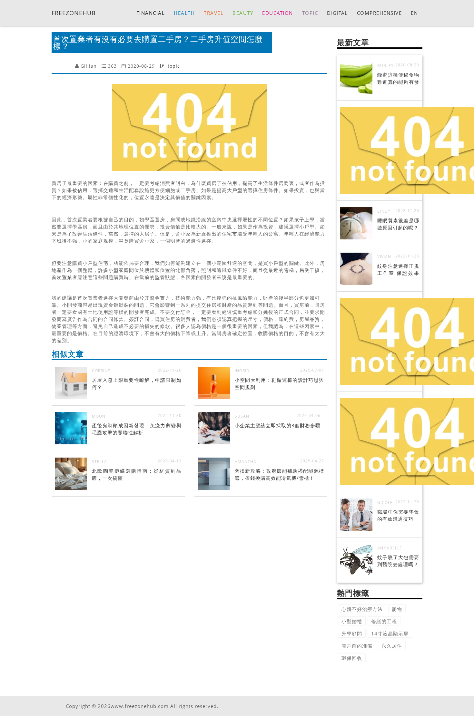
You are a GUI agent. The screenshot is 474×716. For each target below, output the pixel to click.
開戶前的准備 (356, 646)
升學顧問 (351, 633)
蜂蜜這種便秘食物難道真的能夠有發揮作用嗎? (398, 82)
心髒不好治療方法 (362, 609)
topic (174, 66)
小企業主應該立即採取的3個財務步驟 (278, 425)
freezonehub (74, 12)
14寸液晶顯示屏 (390, 633)
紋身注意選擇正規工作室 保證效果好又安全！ (398, 273)
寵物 (397, 609)
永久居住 (391, 646)
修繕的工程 (384, 621)
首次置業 (62, 277)
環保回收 (351, 658)
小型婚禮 (351, 621)
